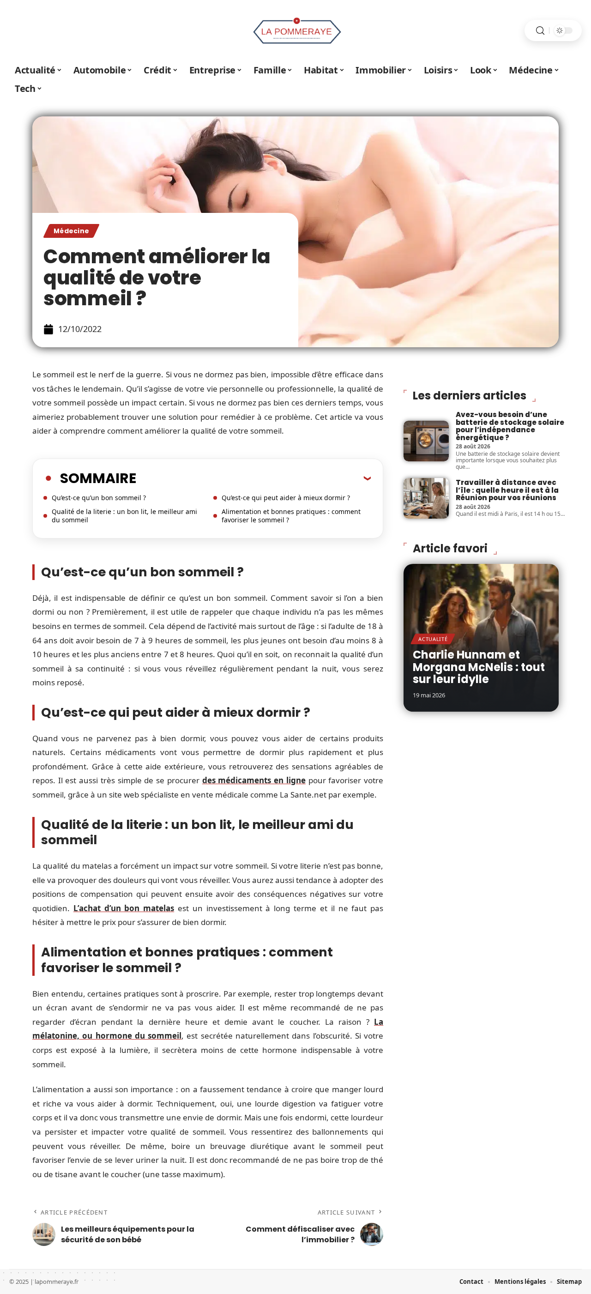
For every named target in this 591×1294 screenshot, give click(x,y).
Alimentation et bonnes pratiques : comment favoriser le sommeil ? (291, 515)
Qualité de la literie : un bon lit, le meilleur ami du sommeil (124, 515)
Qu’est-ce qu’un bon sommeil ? (99, 497)
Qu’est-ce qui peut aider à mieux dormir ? (286, 497)
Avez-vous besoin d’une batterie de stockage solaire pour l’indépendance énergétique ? (510, 426)
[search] (540, 31)
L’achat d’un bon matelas (123, 908)
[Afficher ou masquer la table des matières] (253, 478)
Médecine (71, 231)
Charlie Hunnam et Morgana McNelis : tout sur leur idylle (479, 667)
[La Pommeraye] (295, 30)
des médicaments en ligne (254, 780)
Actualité (432, 638)
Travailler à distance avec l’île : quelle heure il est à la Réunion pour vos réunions (507, 490)
